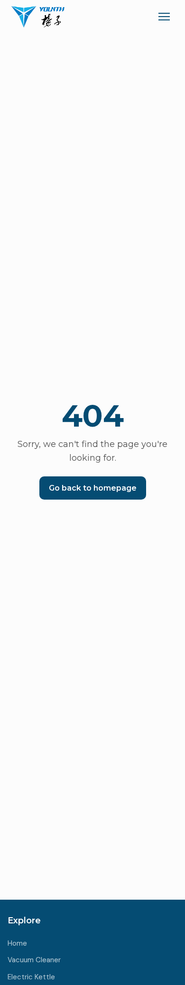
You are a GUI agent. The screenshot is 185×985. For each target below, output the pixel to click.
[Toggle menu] (164, 16)
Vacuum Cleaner (34, 960)
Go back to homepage (93, 487)
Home (17, 943)
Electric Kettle (31, 977)
